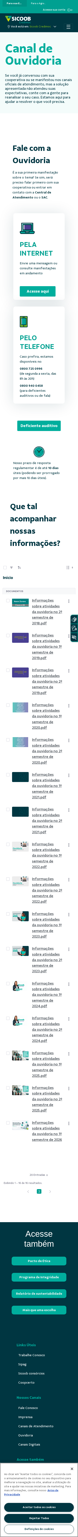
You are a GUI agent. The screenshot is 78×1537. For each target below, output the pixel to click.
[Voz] (74, 628)
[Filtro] (11, 567)
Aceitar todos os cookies (39, 1507)
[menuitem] (14, 3)
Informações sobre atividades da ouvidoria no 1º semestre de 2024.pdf (47, 994)
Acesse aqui (38, 291)
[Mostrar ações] (69, 601)
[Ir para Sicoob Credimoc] (18, 19)
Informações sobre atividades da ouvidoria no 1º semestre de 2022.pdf (47, 855)
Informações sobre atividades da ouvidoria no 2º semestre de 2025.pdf (47, 1099)
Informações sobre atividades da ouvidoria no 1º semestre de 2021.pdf (47, 785)
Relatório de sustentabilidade (39, 1294)
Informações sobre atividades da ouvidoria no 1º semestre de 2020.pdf (47, 716)
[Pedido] (19, 567)
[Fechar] (72, 1468)
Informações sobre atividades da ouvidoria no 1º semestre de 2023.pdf (47, 925)
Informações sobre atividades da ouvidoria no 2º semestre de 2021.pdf (47, 820)
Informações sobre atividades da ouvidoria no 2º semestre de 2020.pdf (47, 751)
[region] (39, 1500)
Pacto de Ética (39, 1261)
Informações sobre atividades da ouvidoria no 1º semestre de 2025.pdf (47, 1064)
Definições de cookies (39, 1529)
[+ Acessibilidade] (74, 637)
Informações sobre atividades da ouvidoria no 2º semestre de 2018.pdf (47, 611)
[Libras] (74, 619)
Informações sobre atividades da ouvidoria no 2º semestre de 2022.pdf (47, 890)
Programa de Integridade (39, 1277)
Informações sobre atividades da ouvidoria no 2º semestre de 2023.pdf (47, 959)
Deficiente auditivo (39, 425)
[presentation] (14, 3)
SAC (44, 197)
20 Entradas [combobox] (37, 1174)
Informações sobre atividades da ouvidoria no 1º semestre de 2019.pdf (47, 646)
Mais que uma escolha (39, 1310)
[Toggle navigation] (68, 26)
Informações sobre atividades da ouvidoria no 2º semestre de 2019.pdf (47, 681)
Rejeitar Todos (39, 1518)
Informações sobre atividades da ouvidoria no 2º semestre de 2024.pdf (47, 1029)
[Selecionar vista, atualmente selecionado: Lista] (70, 567)
